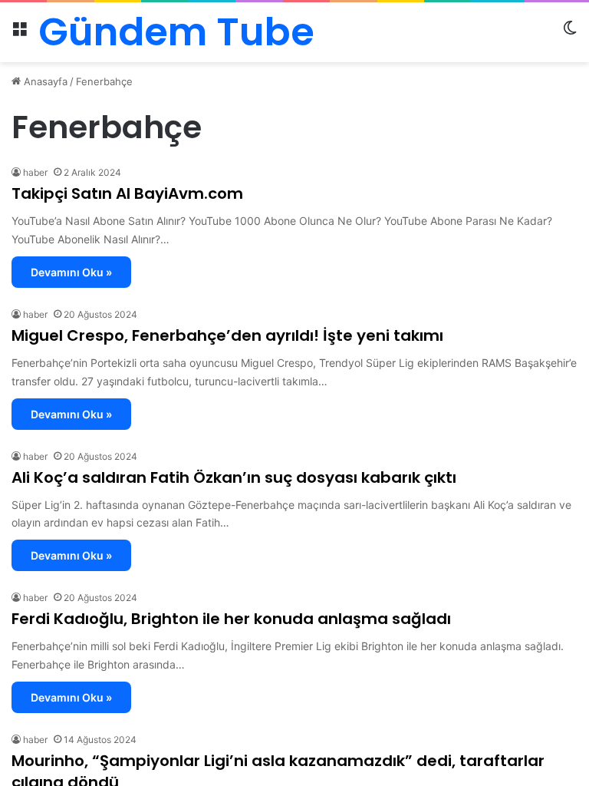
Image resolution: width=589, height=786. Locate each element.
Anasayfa (44, 81)
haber (35, 172)
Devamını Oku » (71, 272)
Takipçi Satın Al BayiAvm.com (127, 193)
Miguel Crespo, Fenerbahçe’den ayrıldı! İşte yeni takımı (227, 335)
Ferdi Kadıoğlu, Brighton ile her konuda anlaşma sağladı (231, 618)
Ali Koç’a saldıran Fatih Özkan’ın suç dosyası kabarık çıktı (234, 477)
